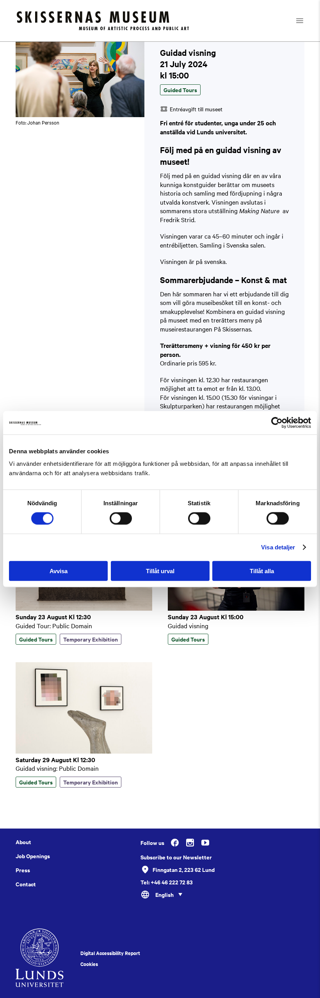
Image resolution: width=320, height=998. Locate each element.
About (23, 842)
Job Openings (33, 856)
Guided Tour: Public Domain (54, 625)
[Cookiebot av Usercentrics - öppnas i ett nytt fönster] (277, 423)
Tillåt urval (160, 570)
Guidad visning (188, 625)
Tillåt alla (262, 570)
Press (23, 870)
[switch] (121, 518)
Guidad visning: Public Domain (57, 768)
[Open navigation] (306, 20)
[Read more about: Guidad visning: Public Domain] (84, 751)
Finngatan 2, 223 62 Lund (184, 869)
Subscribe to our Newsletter (176, 857)
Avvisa (59, 570)
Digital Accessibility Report (110, 953)
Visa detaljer (278, 547)
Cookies (89, 964)
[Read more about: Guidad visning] (236, 608)
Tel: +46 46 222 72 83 (166, 882)
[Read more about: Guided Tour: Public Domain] (84, 608)
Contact (26, 884)
